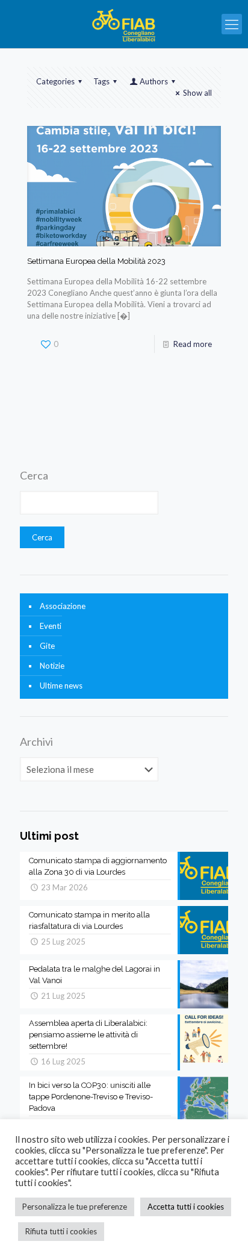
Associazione (62, 606)
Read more (192, 344)
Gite (47, 646)
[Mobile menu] (232, 24)
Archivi (36, 741)
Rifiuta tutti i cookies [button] (61, 1231)
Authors (154, 81)
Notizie (52, 665)
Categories (55, 81)
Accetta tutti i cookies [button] (185, 1206)
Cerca (34, 475)
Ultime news (61, 685)
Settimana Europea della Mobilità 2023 (96, 261)
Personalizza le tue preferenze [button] (74, 1206)
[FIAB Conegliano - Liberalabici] (124, 24)
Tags (101, 81)
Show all (197, 93)
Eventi (50, 626)
